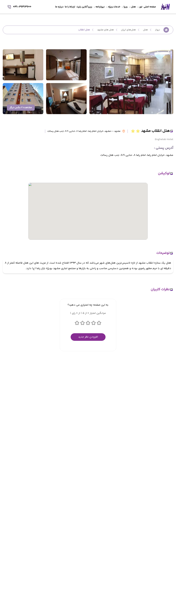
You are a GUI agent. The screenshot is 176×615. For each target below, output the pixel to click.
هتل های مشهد (105, 30)
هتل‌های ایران (128, 30)
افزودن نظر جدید (88, 337)
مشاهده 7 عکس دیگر (21, 107)
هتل (145, 30)
